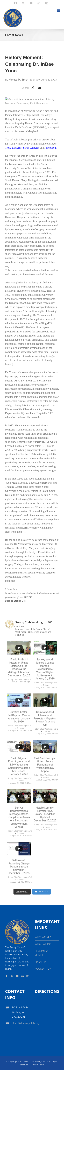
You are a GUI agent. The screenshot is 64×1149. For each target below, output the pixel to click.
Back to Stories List (15, 601)
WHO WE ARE (43, 937)
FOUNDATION (43, 968)
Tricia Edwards (13, 147)
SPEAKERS (41, 962)
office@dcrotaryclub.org (20, 1023)
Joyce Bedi (50, 147)
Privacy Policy (38, 1065)
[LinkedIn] (22, 976)
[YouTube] (17, 976)
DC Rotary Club (39, 1062)
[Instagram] (27, 976)
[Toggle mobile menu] (59, 10)
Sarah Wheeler (31, 147)
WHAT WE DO (43, 944)
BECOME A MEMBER (41, 953)
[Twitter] (11, 976)
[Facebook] (6, 976)
